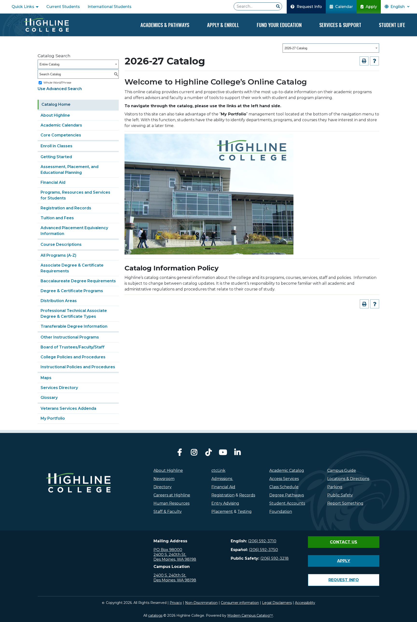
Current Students (63, 6)
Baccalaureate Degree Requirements (78, 281)
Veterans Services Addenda (68, 408)
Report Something (345, 503)
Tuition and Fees (57, 218)
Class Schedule (284, 487)
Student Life (392, 24)
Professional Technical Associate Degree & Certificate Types (74, 313)
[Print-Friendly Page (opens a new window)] (364, 61)
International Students (110, 6)
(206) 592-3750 (263, 549)
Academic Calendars (61, 125)
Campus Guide (341, 470)
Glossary (49, 397)
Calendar (343, 6)
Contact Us (343, 542)
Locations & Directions (348, 478)
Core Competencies (61, 135)
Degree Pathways (286, 495)
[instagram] (194, 453)
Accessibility (305, 603)
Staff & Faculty (167, 511)
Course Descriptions (61, 244)
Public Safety (340, 495)
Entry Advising (225, 503)
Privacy (176, 603)
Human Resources (171, 503)
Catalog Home (56, 104)
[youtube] (223, 453)
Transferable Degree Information (74, 326)
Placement (222, 511)
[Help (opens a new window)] (374, 61)
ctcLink (218, 470)
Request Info (309, 6)
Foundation (280, 511)
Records (247, 495)
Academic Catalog (286, 470)
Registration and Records (66, 208)
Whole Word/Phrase (57, 82)
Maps (46, 377)
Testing (244, 511)
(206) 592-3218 (274, 558)
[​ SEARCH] (278, 6)
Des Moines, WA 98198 (174, 559)
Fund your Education (279, 24)
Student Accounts (287, 503)
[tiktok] (208, 453)
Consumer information (240, 603)
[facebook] (179, 453)
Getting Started (56, 157)
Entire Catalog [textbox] (49, 64)
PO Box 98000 (167, 549)
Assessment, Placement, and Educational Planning (69, 169)
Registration (223, 495)
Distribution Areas (59, 300)
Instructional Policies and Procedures (78, 367)
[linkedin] (237, 453)
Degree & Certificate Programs (72, 291)
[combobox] (331, 48)
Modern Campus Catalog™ (250, 615)
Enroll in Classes (56, 146)
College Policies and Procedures (73, 357)
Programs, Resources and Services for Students (75, 195)
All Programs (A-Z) (58, 255)
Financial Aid (53, 182)
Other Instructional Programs (70, 337)
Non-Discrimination (201, 603)
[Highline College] (46, 24)
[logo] (78, 493)
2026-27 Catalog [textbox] (296, 48)
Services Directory (59, 387)
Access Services (284, 478)
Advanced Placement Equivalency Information (74, 231)
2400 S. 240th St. (169, 554)
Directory (162, 487)
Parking (334, 487)
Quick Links (23, 6)
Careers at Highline (171, 495)
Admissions (222, 478)
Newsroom (163, 478)
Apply (371, 6)
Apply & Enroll (223, 24)
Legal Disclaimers (277, 603)
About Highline (55, 115)
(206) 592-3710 (262, 541)
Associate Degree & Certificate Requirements (72, 268)
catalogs (155, 615)
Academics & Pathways (164, 24)
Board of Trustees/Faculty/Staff (72, 347)
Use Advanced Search (60, 88)
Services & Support (340, 24)
